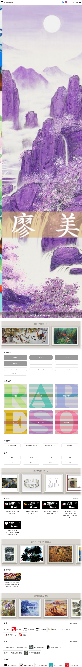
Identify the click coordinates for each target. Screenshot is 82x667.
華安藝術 (6, 629)
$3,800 (67, 357)
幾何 (50, 463)
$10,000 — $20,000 (15, 369)
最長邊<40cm (12, 445)
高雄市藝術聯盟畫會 (34, 653)
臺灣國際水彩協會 (22, 647)
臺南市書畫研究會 (56, 647)
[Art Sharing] (9, 2)
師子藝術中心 (12, 635)
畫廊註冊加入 (75, 623)
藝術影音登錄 (75, 499)
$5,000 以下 (41, 363)
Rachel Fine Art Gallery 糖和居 (61, 629)
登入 (74, 2)
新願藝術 (43, 629)
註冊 (77, 2)
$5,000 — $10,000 (67, 363)
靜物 (31, 457)
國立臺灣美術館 (28, 665)
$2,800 (41, 357)
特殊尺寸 (69, 445)
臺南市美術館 (43, 665)
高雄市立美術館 (58, 665)
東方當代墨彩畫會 (39, 647)
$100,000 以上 (15, 373)
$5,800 (15, 363)
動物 (70, 457)
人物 (50, 457)
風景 (12, 457)
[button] (80, 161)
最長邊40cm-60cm (31, 445)
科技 (31, 463)
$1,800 (15, 357)
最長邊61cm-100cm (50, 445)
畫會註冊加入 (75, 641)
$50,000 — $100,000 (66, 369)
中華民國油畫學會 (9, 647)
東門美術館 (31, 629)
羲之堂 (24, 635)
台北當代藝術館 (73, 665)
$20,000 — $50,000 (41, 369)
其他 (70, 463)
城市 (12, 463)
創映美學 (18, 629)
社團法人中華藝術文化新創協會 (13, 653)
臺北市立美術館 (12, 665)
